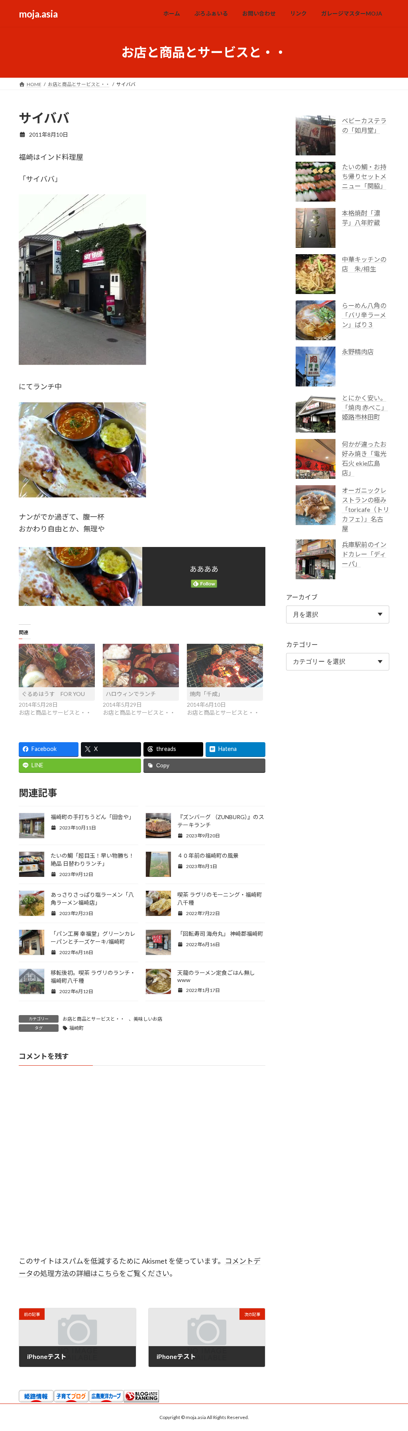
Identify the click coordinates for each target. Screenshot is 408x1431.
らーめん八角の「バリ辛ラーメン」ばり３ (364, 315)
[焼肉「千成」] (225, 665)
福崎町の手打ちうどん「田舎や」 (92, 817)
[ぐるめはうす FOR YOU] (57, 665)
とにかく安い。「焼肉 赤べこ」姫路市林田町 (365, 407)
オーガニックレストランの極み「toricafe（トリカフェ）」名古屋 (365, 509)
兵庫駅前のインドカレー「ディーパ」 (364, 554)
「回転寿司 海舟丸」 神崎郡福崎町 (220, 933)
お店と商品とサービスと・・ (94, 1019)
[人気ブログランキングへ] (141, 1400)
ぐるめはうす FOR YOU (53, 693)
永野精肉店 (358, 351)
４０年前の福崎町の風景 (208, 855)
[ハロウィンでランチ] (141, 665)
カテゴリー (302, 644)
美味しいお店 (147, 1019)
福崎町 (76, 1028)
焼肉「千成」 (206, 693)
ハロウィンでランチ (131, 693)
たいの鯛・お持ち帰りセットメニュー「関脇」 (364, 176)
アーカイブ (302, 597)
